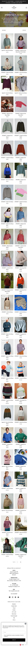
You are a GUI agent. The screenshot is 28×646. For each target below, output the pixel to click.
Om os (14, 619)
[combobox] (23, 644)
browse (4, 30)
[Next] (17, 562)
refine (24, 30)
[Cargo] (20, 562)
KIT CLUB (14, 611)
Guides (14, 609)
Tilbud (14, 608)
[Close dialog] (25, 624)
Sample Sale (14, 606)
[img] (9, 597)
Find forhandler (14, 615)
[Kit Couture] (14, 7)
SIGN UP (14, 639)
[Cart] (26, 7)
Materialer (14, 613)
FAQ (14, 617)
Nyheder (14, 604)
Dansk (23, 644)
